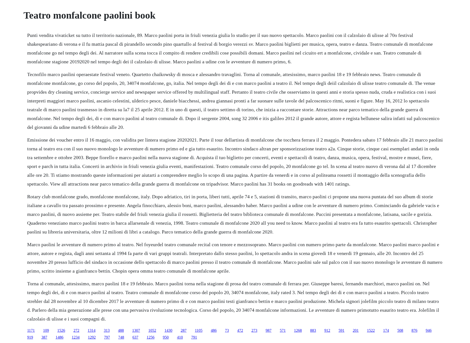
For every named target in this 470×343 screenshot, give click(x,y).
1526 (61, 330)
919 (30, 337)
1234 (76, 337)
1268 (298, 330)
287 (184, 330)
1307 (136, 330)
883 (313, 330)
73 (227, 330)
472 (240, 330)
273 (254, 330)
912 (327, 330)
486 (214, 330)
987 (268, 330)
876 (414, 330)
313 (107, 330)
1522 (371, 330)
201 (356, 330)
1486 (59, 337)
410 (180, 337)
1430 (168, 330)
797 (107, 337)
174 (386, 330)
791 (194, 337)
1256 (150, 337)
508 (400, 330)
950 (166, 337)
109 (46, 330)
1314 (91, 330)
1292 (92, 337)
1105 (198, 330)
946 (429, 330)
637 (135, 337)
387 (44, 337)
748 (121, 337)
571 (283, 330)
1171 (31, 330)
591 (341, 330)
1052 (152, 330)
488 (121, 330)
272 (76, 330)
